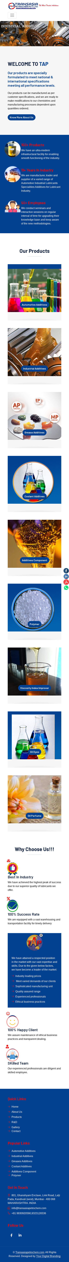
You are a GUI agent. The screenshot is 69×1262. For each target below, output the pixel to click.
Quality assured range (27, 991)
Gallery (16, 1127)
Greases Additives (22, 1161)
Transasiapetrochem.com (29, 1252)
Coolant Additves (35, 496)
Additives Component (34, 560)
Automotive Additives (34, 304)
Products (17, 1117)
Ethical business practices (30, 1001)
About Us (17, 1111)
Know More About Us (21, 117)
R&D (14, 1122)
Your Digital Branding (48, 1256)
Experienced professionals (30, 996)
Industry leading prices (28, 976)
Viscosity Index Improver (34, 687)
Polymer (34, 624)
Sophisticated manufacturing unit (34, 986)
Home (15, 1106)
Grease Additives (34, 432)
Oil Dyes (34, 751)
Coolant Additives (22, 1166)
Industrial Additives (34, 368)
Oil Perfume (34, 815)
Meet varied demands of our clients (35, 981)
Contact (16, 1131)
